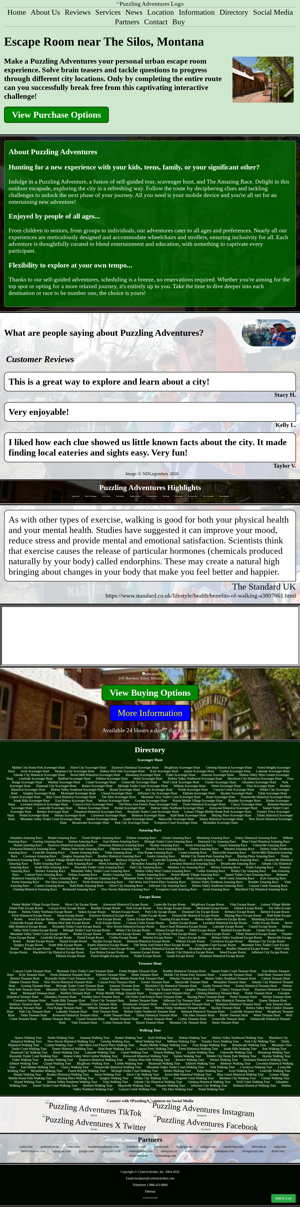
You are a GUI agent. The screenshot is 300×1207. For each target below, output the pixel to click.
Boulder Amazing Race (263, 882)
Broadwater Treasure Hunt (140, 1004)
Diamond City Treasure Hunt (98, 1004)
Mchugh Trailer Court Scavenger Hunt (143, 786)
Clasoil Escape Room (263, 926)
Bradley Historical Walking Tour (68, 1074)
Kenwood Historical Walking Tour (145, 1056)
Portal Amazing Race (25, 882)
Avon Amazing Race (216, 889)
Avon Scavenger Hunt (34, 771)
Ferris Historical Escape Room (31, 915)
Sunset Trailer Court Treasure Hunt (233, 971)
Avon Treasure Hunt (136, 1008)
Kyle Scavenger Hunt (164, 771)
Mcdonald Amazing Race (79, 889)
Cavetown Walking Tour (256, 1067)
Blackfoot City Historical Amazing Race (261, 889)
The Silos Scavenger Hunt (119, 797)
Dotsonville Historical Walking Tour (117, 1067)
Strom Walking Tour (107, 1074)
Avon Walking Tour (241, 1071)
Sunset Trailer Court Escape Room (112, 948)
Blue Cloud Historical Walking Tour (240, 1074)
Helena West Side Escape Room (69, 923)
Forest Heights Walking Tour (87, 1071)
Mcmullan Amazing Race (147, 863)
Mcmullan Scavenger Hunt (220, 822)
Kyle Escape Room (108, 923)
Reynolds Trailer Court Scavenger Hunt (153, 811)
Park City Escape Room (160, 912)
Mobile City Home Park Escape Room (171, 934)
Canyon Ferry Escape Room (67, 908)
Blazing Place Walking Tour (75, 1078)
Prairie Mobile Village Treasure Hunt (120, 993)
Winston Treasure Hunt (184, 978)
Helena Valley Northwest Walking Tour (237, 1037)
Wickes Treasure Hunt (276, 997)
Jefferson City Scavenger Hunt (157, 793)
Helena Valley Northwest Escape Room (220, 919)
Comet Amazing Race (192, 852)
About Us (45, 12)
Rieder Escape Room (40, 941)
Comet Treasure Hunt (116, 1022)
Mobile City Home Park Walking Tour (231, 1056)
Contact (156, 22)
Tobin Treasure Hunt (33, 1015)
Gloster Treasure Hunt (155, 982)
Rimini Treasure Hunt (124, 1019)
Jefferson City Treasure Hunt (181, 1000)
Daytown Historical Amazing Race (70, 845)
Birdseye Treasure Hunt (24, 1004)
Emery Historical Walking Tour (72, 1048)
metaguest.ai (169, 1151)
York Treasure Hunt (105, 1011)
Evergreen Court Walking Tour (194, 1078)
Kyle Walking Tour (160, 1037)
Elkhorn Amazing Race (125, 849)
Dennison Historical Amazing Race (121, 845)
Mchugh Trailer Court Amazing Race (168, 841)
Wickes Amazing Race (225, 867)
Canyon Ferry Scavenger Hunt (93, 804)
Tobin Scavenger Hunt (272, 793)
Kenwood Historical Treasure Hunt (75, 1015)
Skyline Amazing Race (164, 845)
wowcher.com (138, 1155)
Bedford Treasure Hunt (75, 993)
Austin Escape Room (180, 956)
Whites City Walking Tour (151, 1078)
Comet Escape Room (152, 915)
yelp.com (280, 1146)
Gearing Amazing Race (48, 841)
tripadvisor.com (233, 1146)
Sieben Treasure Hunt (144, 1000)
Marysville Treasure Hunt (191, 982)
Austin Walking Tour (200, 1052)
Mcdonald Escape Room (212, 908)
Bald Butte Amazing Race (86, 885)
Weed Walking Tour (148, 1041)
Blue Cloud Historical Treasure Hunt (186, 1004)
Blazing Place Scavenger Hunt (231, 815)
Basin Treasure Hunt (225, 1022)
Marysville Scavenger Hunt (176, 819)
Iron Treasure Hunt (278, 1004)
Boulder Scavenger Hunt (244, 800)
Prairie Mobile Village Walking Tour (163, 1045)
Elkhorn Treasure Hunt (111, 974)
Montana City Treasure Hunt (188, 1022)
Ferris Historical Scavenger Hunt (204, 804)
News (133, 12)
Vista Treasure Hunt (84, 1022)
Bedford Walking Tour (97, 1085)
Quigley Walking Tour (113, 1078)
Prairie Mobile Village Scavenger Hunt (198, 800)
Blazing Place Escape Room (243, 915)
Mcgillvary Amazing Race (101, 878)
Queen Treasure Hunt (273, 1000)
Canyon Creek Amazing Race (268, 885)
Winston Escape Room (157, 937)
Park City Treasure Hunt (34, 1011)
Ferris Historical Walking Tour (198, 1048)
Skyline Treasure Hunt (225, 1008)
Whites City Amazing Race (248, 871)
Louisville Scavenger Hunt (55, 808)
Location (160, 12)
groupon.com (62, 1151)
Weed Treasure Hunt (266, 1015)
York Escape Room (138, 908)
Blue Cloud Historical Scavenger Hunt (71, 797)
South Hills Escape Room (65, 945)
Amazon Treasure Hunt (124, 986)
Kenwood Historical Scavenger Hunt (233, 808)
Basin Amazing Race (200, 878)
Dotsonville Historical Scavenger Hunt (266, 797)
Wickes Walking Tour (224, 1059)
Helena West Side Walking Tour (149, 1059)
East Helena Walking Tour (38, 1067)
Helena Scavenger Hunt (69, 815)
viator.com (25, 1146)
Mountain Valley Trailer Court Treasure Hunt (75, 989)
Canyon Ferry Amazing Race (43, 874)
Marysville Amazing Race (229, 852)
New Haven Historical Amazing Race (125, 889)
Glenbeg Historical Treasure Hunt (217, 993)
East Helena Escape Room (107, 952)
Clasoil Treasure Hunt (90, 1019)
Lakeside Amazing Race (207, 860)
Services (108, 12)
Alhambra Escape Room (75, 919)
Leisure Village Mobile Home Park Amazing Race (77, 860)
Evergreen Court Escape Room (216, 945)
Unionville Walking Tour (236, 1052)
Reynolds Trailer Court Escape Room (76, 926)
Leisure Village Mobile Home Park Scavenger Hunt (217, 811)
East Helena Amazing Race (121, 841)
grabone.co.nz (50, 1146)
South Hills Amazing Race (52, 867)
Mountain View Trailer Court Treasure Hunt (85, 971)
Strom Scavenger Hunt (226, 786)
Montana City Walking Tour (237, 1078)
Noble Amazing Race (259, 867)
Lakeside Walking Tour (100, 1052)
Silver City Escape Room (81, 904)
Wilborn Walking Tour (181, 1041)
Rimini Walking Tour (27, 1074)
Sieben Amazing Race (204, 849)
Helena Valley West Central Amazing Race (163, 871)
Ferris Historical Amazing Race (103, 882)
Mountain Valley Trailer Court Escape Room (39, 934)
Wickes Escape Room (125, 912)
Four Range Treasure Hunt (64, 1008)
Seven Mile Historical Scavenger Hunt (95, 775)
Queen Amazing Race (84, 852)
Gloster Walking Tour (275, 1078)
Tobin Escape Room (202, 930)
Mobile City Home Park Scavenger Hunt (38, 767)
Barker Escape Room (183, 923)
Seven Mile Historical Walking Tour (188, 1074)
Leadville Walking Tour (275, 1071)
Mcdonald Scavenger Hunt (78, 793)
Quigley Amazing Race (77, 856)
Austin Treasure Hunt (216, 986)
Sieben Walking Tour (187, 1056)
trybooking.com (166, 1155)
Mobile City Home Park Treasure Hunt (189, 974)
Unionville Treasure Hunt (228, 1019)
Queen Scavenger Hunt (199, 771)
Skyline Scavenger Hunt (236, 793)
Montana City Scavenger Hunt (74, 771)
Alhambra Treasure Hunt (60, 997)
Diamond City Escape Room (200, 912)
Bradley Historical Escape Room (248, 948)
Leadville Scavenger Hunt (35, 778)
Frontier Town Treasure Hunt (101, 997)
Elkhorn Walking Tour (200, 1063)
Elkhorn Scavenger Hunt (199, 793)
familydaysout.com (33, 1151)
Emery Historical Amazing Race (256, 838)
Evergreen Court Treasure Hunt (169, 993)
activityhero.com (195, 1151)
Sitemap (150, 1191)
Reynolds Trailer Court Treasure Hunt (69, 978)
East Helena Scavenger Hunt (73, 800)
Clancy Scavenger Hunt (246, 804)
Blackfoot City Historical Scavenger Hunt (255, 778)
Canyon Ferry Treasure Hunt (116, 982)
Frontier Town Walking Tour (220, 1041)
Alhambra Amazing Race (26, 838)
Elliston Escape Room (248, 908)
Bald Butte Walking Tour (114, 1048)
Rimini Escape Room (87, 934)
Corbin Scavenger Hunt (235, 771)
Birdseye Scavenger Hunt (148, 815)
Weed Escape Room (233, 952)
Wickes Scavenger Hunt (113, 800)
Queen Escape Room (140, 919)
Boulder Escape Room (105, 908)
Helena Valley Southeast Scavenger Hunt (77, 789)
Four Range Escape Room (174, 908)
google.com (86, 1151)
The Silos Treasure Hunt (198, 1015)
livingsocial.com (252, 1151)
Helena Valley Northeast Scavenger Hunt (177, 808)
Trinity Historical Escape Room (256, 934)
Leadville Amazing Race (49, 852)
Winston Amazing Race (239, 849)
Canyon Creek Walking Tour (137, 1089)
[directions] (150, 674)
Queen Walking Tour (28, 1037)
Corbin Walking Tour (129, 1063)
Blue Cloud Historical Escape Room (183, 926)
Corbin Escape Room (123, 937)
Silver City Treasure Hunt (107, 1000)
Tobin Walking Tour (210, 1071)
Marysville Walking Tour (134, 1085)
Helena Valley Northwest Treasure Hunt (150, 1011)
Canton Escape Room (216, 934)
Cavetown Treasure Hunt (29, 1000)
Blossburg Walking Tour (274, 1052)
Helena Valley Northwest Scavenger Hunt (195, 778)
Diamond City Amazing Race (217, 841)
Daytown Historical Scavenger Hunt (135, 767)
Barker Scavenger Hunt (97, 786)
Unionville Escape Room (26, 923)
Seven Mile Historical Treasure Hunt (229, 1000)
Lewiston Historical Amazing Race (192, 863)
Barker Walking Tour (128, 1037)
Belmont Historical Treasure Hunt (203, 1011)
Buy (178, 22)
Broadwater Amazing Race (238, 863)
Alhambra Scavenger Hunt (259, 782)
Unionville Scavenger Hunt (139, 782)
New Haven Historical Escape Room (130, 926)
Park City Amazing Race (146, 867)
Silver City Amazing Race (126, 885)
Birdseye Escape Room (240, 912)
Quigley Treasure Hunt (200, 989)
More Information (150, 713)
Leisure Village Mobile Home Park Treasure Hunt (132, 978)
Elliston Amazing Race (141, 838)
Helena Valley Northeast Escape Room (47, 912)
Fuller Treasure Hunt (117, 1015)
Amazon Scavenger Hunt (217, 775)
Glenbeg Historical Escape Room (161, 948)
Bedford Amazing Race (243, 860)
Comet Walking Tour (134, 1052)
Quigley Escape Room (28, 945)
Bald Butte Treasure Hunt (274, 974)
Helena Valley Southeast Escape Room (237, 937)
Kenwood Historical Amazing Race (33, 849)
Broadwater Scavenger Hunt (90, 822)
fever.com (278, 1151)
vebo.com (73, 1146)
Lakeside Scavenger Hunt (272, 771)
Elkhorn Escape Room (70, 956)
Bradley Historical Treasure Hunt (184, 971)
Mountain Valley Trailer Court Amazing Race (100, 871)
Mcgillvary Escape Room (207, 904)
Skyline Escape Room (107, 941)
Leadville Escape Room (56, 937)
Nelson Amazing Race (82, 874)
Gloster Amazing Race (176, 838)
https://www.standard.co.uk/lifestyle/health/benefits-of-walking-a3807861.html (201, 595)
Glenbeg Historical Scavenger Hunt (229, 767)
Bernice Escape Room (275, 912)
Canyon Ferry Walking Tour (155, 1048)
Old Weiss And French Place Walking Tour (106, 1045)
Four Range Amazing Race (155, 852)
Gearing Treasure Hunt (35, 986)
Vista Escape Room (242, 904)
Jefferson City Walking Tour (209, 1085)
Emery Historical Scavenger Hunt (221, 819)
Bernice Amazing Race (50, 871)
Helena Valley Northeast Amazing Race (217, 882)
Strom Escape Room (70, 915)
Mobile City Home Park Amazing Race (206, 856)
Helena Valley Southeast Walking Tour (72, 1082)
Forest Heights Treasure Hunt (138, 971)
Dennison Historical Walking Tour (265, 1059)
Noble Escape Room (147, 956)
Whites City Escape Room (133, 930)
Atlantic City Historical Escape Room (189, 952)
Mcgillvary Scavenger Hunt (182, 767)
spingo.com (207, 1146)
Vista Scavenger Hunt (260, 786)
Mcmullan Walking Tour (46, 1071)
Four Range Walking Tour (210, 1045)
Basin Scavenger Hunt (220, 797)
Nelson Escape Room (70, 948)
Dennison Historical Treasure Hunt (238, 1004)
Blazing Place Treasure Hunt (205, 997)
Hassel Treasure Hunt (150, 1022)
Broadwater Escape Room (124, 934)
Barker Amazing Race (117, 874)
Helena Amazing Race (83, 841)
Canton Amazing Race (49, 885)
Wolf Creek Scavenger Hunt (181, 782)
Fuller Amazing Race (47, 863)
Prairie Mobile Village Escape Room (35, 904)
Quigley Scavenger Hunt (39, 793)
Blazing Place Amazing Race (256, 856)
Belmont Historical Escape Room (148, 941)
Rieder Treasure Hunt (234, 1015)
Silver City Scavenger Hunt (88, 767)
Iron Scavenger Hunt (159, 789)
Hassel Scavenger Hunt (125, 789)
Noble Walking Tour (61, 1037)
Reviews (78, 12)
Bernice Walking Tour (190, 1059)
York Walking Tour (222, 1067)
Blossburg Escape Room (267, 919)
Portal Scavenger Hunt (34, 815)
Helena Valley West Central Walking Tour (90, 1056)
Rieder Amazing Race (151, 874)
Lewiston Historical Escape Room (225, 923)
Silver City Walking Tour (143, 1074)
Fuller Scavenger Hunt (180, 775)
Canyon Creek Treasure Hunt (32, 971)
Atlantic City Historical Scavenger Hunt (39, 775)
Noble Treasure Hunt (258, 993)
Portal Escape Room (90, 937)
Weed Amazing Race (112, 863)
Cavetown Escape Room (227, 941)
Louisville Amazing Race (169, 860)
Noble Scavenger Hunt (193, 789)
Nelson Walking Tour (167, 1052)
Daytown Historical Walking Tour (101, 1059)
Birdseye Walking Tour (235, 1063)
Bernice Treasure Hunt (24, 978)
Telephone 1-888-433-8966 (150, 1185)
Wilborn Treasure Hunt (102, 1008)
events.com (161, 1146)
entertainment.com (141, 1151)
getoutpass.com (224, 1151)
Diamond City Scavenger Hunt (56, 786)
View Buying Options (150, 693)
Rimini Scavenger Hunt (129, 808)
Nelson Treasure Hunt (158, 1019)
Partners (127, 22)
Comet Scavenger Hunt (101, 782)
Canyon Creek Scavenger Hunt (233, 789)
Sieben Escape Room (92, 912)
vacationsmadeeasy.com (103, 1146)
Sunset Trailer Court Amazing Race (248, 874)
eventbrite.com (136, 1146)
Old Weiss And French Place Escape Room (162, 945)
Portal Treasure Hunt (243, 997)
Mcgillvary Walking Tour (93, 1063)
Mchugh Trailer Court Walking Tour (134, 1071)
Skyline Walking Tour (276, 1056)
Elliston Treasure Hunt (23, 982)
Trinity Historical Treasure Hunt (156, 1015)
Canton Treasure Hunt (275, 978)
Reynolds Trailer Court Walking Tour (34, 1056)
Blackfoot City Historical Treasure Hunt (171, 986)
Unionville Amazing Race (269, 845)
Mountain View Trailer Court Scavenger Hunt (170, 797)
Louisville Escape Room (170, 904)
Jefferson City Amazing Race (167, 885)
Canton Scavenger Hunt (24, 797)
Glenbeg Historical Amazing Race (35, 889)
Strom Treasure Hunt (144, 974)
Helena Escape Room (169, 930)
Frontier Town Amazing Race (165, 849)
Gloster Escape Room (270, 930)
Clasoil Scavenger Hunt (116, 793)
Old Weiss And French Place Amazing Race (157, 882)
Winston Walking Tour (170, 1085)
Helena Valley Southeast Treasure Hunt (180, 1008)
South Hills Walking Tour (240, 1048)
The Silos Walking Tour (177, 1089)
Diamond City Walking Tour (29, 1052)
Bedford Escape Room (236, 930)
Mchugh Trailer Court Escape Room (86, 930)
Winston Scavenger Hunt (64, 782)
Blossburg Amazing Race (213, 838)
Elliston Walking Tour (23, 1063)
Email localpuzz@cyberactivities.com (150, 1178)
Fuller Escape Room (266, 923)
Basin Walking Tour (66, 1052)
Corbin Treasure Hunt (192, 1019)
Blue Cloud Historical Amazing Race (266, 841)
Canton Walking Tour (59, 1045)
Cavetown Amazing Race (39, 856)
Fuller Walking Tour (25, 1059)
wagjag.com (184, 1146)
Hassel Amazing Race (28, 845)
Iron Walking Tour (274, 1048)
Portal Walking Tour (211, 1089)
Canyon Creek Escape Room (145, 923)
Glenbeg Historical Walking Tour (209, 1082)
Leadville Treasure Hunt (246, 1011)
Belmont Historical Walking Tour (254, 1085)
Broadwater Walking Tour (249, 1045)
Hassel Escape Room (73, 941)
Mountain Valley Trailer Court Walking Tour (175, 1067)
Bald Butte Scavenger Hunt (188, 815)
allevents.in (258, 1146)
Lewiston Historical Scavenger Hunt (44, 804)
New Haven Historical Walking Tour (71, 1041)
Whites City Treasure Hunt (162, 989)
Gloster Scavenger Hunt (220, 782)
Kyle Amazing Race (273, 878)
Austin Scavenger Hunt (138, 819)
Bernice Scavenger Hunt (53, 811)
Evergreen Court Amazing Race (176, 889)
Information (197, 12)
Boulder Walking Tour (58, 1059)
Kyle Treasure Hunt (32, 974)
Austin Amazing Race (161, 856)
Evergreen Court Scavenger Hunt (175, 822)
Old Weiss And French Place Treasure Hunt (153, 997)
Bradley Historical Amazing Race (119, 856)
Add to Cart (283, 1198)
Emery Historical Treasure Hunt (256, 986)
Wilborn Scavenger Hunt (189, 786)
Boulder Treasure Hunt (124, 989)
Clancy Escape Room (192, 937)
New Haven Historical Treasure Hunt (68, 982)
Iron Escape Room (109, 919)
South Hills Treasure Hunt (68, 1000)
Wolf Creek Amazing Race (237, 878)
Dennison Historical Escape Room (222, 956)
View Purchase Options (56, 115)
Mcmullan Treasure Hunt (230, 982)
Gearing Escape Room (174, 919)
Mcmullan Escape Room (205, 948)
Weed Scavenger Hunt (147, 778)
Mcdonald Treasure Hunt (39, 993)
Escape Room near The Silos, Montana (104, 41)
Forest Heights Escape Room (109, 956)
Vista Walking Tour (115, 1082)
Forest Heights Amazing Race (101, 838)
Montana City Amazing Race (186, 867)
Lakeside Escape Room (228, 926)
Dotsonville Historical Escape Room (195, 915)
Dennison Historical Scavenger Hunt (98, 811)
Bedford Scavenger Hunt (74, 778)
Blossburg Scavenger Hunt (143, 775)
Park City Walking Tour (259, 1041)
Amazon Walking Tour (94, 1037)
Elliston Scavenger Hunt (112, 778)
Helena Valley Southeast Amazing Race (217, 885)
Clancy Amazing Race (63, 878)
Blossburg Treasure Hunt (25, 1008)
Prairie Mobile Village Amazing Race (195, 874)
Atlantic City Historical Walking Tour (158, 1082)
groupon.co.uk (111, 1151)
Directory (234, 12)
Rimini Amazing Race (62, 838)
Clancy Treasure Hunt (235, 989)
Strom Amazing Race (199, 845)
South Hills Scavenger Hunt (31, 800)
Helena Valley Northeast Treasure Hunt (230, 978)
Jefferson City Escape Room (269, 952)
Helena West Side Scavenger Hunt (122, 771)
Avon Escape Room (41, 919)
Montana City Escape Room (266, 941)
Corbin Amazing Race (210, 871)
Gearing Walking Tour (115, 1041)
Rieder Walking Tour (177, 1071)
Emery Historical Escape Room (108, 945)
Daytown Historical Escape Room (111, 915)
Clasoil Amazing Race (232, 845)
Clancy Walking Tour (75, 1067)
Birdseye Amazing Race (131, 860)
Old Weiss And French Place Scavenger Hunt (148, 804)
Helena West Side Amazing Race (82, 849)
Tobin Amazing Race (118, 852)
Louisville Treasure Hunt (236, 974)
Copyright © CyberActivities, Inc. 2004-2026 (150, 1171)
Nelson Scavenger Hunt (93, 808)
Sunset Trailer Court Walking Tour (55, 1085)
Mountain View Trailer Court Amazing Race (152, 878)
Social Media (273, 12)
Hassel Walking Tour (27, 1082)
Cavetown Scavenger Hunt (108, 815)
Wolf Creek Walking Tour (253, 1082)
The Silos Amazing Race (61, 882)
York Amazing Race (80, 863)
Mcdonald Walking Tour (164, 1063)
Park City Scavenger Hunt (132, 822)
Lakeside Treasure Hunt (71, 1011)
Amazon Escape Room (145, 952)
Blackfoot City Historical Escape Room (58, 952)
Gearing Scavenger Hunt (151, 800)
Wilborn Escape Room (190, 941)
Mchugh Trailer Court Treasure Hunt (79, 986)
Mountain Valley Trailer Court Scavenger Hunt (50, 819)
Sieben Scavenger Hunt (102, 819)
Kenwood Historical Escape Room (125, 904)
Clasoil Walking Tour (57, 1063)
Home (16, 12)
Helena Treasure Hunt (56, 1019)
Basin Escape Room (37, 948)
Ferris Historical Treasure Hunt (70, 974)
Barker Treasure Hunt (60, 1004)
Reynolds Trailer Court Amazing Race (99, 867)
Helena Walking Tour (193, 1037)
